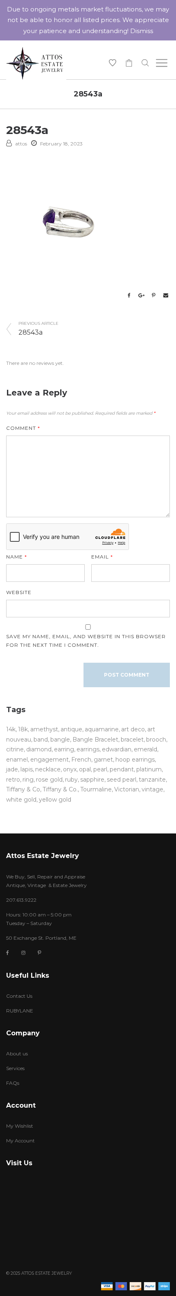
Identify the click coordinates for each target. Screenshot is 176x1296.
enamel (17, 759)
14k (11, 729)
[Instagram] (23, 953)
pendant (122, 769)
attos (21, 144)
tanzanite (152, 779)
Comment (23, 428)
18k (23, 729)
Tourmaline (96, 789)
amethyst (44, 729)
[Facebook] (7, 953)
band (41, 739)
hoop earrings (135, 759)
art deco (133, 729)
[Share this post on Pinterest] (153, 295)
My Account (20, 1140)
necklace (48, 769)
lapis (26, 769)
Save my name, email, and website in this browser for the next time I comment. (86, 640)
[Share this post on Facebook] (129, 295)
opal (85, 769)
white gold (21, 799)
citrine (15, 749)
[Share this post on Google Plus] (141, 295)
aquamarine (102, 729)
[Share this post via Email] (166, 295)
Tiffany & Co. (60, 789)
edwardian (116, 749)
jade (12, 769)
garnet (103, 759)
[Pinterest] (39, 953)
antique (71, 729)
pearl (100, 769)
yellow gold (55, 799)
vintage (152, 789)
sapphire (92, 779)
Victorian (126, 789)
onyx (70, 769)
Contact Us (19, 996)
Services (15, 1068)
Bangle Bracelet (95, 739)
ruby (71, 779)
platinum (149, 769)
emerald (145, 749)
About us (17, 1053)
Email (102, 557)
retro (13, 779)
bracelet (132, 739)
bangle (60, 739)
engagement (49, 759)
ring (28, 779)
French (81, 759)
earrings (88, 749)
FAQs (12, 1083)
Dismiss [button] (141, 31)
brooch (156, 739)
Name (16, 557)
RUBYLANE (19, 1011)
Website (19, 592)
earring (64, 749)
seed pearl (121, 779)
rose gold (49, 779)
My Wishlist (19, 1126)
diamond (39, 749)
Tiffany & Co (23, 789)
